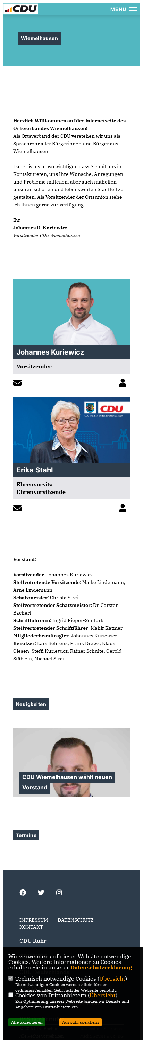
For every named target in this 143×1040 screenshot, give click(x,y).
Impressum (33, 920)
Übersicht (112, 978)
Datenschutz (76, 920)
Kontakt (31, 927)
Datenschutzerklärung (101, 967)
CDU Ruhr (32, 940)
